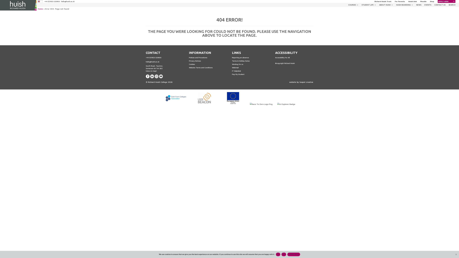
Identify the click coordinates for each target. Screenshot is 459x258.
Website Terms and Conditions (201, 68)
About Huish (385, 5)
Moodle (423, 1)
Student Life (368, 5)
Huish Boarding (403, 5)
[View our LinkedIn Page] (152, 76)
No (284, 254)
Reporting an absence (240, 57)
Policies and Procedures (198, 57)
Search (452, 5)
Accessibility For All (282, 57)
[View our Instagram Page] (156, 76)
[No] (456, 254)
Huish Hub (412, 1)
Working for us (237, 64)
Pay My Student (238, 74)
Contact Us (439, 5)
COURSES (352, 5)
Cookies (192, 64)
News (418, 5)
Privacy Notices (195, 61)
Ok (278, 254)
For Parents (400, 1)
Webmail (235, 68)
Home (40, 9)
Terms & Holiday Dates (241, 61)
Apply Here (443, 1)
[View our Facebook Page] (148, 76)
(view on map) (151, 71)
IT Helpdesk (236, 71)
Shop (432, 1)
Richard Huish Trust (382, 1)
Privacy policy (294, 254)
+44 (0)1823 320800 (52, 1)
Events (427, 5)
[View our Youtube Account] (161, 76)
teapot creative (306, 82)
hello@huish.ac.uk (68, 1)
